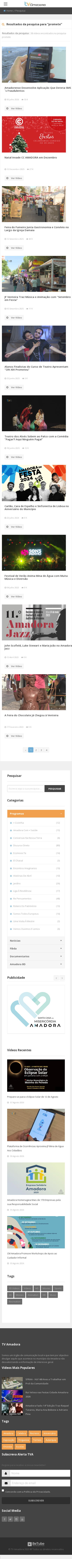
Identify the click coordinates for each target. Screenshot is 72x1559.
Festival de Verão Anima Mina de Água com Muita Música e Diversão (36, 577)
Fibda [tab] (13, 948)
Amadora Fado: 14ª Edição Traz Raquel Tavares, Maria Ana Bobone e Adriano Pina (47, 1410)
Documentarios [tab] (19, 956)
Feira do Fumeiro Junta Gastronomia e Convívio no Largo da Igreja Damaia (37, 228)
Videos (27, 1288)
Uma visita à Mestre (36, 921)
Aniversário (50, 1433)
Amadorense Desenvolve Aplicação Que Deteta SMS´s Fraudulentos (38, 89)
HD (36, 1288)
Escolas (20, 1446)
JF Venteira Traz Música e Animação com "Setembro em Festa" (38, 298)
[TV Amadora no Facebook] (4, 1519)
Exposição (8, 1440)
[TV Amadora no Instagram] (16, 1519)
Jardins (36, 883)
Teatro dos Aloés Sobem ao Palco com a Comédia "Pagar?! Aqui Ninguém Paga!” (36, 438)
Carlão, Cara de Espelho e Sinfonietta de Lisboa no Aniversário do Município (37, 507)
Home (9, 10)
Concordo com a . (28, 1491)
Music (53, 1294)
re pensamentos (36, 898)
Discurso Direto (36, 845)
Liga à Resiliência (36, 890)
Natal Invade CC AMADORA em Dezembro (31, 157)
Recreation (14, 1301)
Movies (46, 1288)
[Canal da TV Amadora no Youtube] (22, 1519)
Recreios (34, 1433)
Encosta (7, 1446)
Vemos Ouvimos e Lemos (36, 928)
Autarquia (51, 1440)
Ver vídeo (16, 108)
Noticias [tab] (15, 940)
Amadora (8, 1433)
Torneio (37, 1440)
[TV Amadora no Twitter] (10, 1519)
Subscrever (36, 1500)
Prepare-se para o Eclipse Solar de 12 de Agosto (32, 1096)
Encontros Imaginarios (36, 868)
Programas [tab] (17, 813)
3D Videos (14, 1288)
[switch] (3, 1490)
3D (10, 1294)
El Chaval (36, 860)
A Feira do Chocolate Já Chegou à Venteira (31, 715)
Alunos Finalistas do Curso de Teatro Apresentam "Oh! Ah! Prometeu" (36, 368)
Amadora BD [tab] (18, 964)
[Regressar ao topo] (60, 1537)
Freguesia (24, 1440)
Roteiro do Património (36, 906)
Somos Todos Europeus (36, 913)
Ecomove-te (36, 853)
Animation (33, 1294)
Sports (58, 1288)
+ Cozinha (36, 822)
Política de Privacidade (37, 1491)
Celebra (21, 1433)
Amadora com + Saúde (36, 830)
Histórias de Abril (36, 875)
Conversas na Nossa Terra (36, 837)
